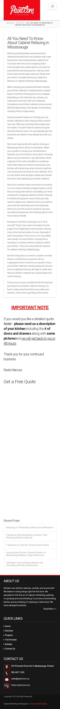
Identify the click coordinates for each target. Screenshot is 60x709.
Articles (20, 23)
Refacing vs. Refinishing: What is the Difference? (30, 527)
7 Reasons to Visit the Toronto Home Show (27, 545)
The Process (11, 640)
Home (8, 626)
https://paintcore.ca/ (20, 685)
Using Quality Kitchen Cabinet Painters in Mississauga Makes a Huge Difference (26, 554)
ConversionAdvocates (37, 704)
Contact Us (10, 649)
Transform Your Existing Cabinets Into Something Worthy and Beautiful (24, 564)
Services (9, 631)
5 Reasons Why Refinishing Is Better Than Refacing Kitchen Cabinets (26, 536)
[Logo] (22, 10)
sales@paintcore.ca (20, 679)
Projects (9, 635)
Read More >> (50, 609)
